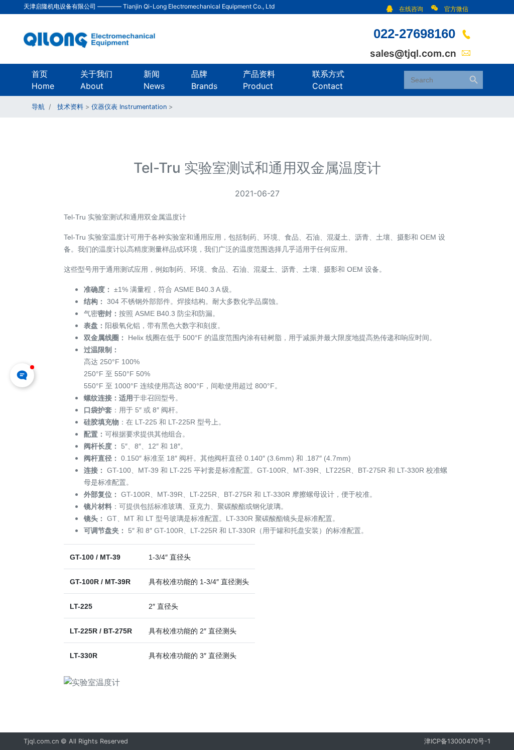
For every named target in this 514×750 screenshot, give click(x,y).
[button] (407, 9)
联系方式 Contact (328, 80)
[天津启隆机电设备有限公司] (94, 38)
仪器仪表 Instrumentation (129, 107)
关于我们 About (96, 80)
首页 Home (43, 80)
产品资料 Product (259, 80)
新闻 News (154, 80)
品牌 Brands (204, 80)
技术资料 (70, 107)
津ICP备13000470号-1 (457, 741)
